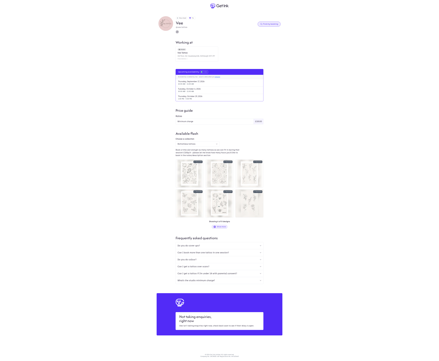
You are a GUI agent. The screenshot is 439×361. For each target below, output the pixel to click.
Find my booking (270, 24)
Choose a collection (185, 139)
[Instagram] (177, 31)
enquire (217, 77)
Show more (221, 227)
